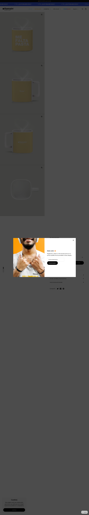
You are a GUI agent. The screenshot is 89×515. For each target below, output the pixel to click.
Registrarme (52, 263)
